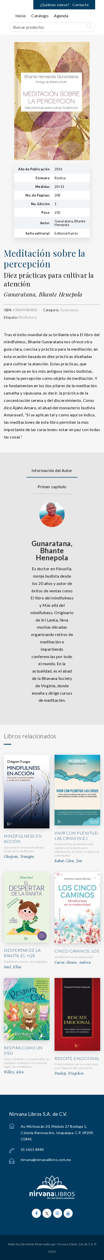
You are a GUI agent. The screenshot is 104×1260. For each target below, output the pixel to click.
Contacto (80, 5)
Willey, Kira (13, 1072)
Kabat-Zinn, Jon (68, 861)
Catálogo (39, 15)
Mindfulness (27, 317)
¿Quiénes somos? (55, 5)
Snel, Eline (13, 967)
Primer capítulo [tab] (52, 486)
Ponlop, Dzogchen (69, 1073)
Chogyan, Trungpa (19, 856)
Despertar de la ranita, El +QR (22, 953)
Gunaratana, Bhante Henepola (43, 294)
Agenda (61, 15)
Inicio (20, 15)
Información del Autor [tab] (52, 470)
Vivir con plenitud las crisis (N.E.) (76, 835)
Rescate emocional (77, 1058)
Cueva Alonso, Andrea (73, 962)
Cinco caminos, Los (77, 950)
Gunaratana (69, 310)
